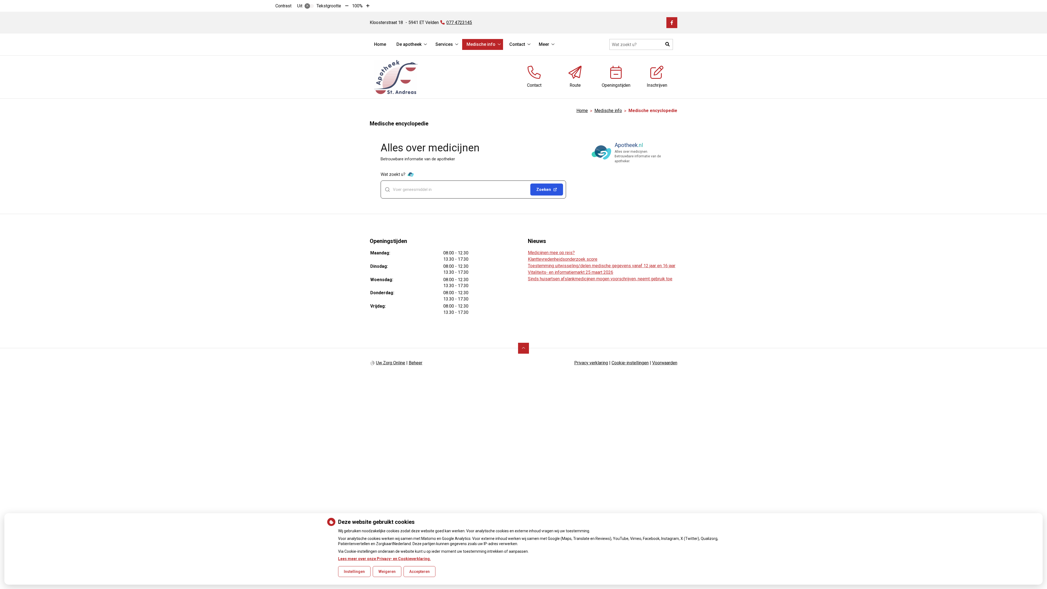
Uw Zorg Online (390, 362)
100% (357, 5)
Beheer (415, 362)
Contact (517, 44)
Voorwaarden (664, 362)
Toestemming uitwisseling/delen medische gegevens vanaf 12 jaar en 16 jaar (601, 265)
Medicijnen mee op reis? (551, 252)
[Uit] (309, 6)
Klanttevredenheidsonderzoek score (562, 259)
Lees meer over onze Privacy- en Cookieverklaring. (384, 559)
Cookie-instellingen (630, 362)
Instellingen (354, 571)
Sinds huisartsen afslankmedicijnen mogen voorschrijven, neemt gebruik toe (600, 278)
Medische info (481, 44)
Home (380, 44)
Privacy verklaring (591, 362)
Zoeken (543, 189)
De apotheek (409, 44)
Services (444, 44)
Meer (544, 44)
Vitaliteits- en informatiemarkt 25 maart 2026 (570, 272)
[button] (667, 44)
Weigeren (387, 571)
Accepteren (419, 571)
